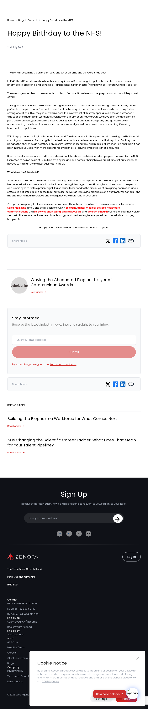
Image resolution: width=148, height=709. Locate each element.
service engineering (49, 211)
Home (10, 20)
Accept (126, 699)
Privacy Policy (15, 670)
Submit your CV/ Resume (22, 621)
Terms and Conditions (20, 676)
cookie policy (50, 681)
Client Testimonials (18, 658)
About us (12, 642)
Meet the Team (15, 647)
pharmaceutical (71, 211)
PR (35, 211)
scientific (71, 207)
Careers (12, 652)
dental (81, 207)
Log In (131, 557)
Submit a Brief (15, 634)
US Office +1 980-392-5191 (22, 603)
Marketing (20, 207)
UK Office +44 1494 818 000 (23, 614)
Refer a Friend (15, 681)
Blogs (10, 663)
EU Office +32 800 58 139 (21, 608)
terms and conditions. (63, 364)
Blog (21, 20)
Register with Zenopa (19, 627)
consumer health (97, 211)
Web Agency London (28, 694)
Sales (10, 207)
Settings (101, 699)
